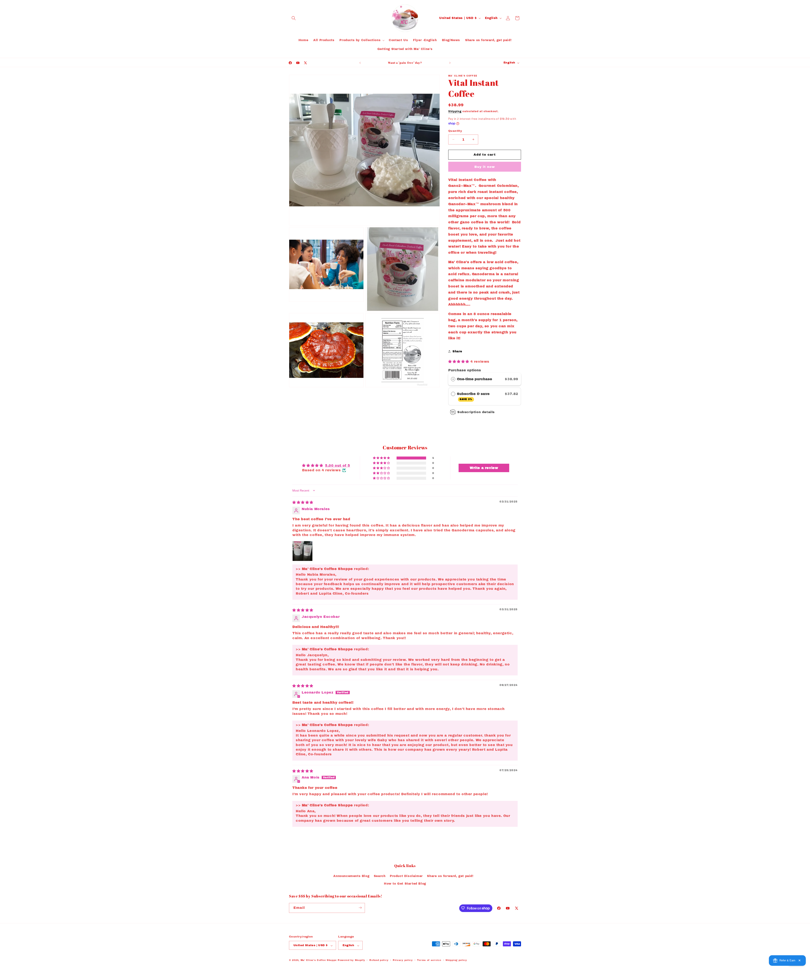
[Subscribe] (360, 908)
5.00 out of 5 (337, 465)
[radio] (453, 379)
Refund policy (378, 960)
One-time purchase (474, 379)
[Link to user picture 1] (302, 551)
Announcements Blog (351, 876)
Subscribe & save (474, 396)
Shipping (455, 111)
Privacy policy (403, 960)
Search (380, 876)
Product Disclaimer (406, 876)
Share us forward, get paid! (450, 876)
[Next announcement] (450, 63)
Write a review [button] (484, 468)
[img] (302, 502)
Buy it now (484, 166)
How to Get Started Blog (405, 883)
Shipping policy (456, 960)
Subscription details (476, 412)
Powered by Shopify (351, 960)
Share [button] (457, 351)
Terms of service (429, 960)
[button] (293, 18)
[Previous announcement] (360, 63)
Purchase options (464, 370)
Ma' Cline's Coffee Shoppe (319, 960)
